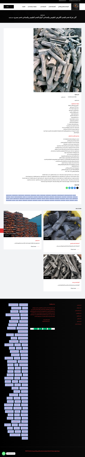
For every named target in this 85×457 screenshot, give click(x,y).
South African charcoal (22, 328)
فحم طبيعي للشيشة (8, 405)
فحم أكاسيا (25, 371)
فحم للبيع (10, 415)
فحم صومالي (7, 198)
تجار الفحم (19, 348)
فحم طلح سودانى (17, 408)
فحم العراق (15, 381)
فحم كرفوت (67, 200)
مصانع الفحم (24, 435)
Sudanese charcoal (23, 331)
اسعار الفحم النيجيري (9, 345)
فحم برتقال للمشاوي (75, 198)
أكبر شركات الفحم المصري (74, 243)
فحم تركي (70, 198)
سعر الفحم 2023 (24, 351)
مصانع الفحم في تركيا (9, 200)
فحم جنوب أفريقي (9, 385)
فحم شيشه (18, 401)
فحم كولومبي (78, 313)
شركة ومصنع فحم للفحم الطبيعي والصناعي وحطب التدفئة (38, 451)
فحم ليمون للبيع (30, 200)
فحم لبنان (17, 415)
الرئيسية (23, 6)
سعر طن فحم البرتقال (33, 195)
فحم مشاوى (10, 418)
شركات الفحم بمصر (64, 197)
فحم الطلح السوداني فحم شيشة (18, 197)
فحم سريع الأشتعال (23, 395)
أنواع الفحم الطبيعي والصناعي (63, 6)
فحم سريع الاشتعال (13, 395)
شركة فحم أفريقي (51, 197)
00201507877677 (62, 1)
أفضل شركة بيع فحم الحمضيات (68, 195)
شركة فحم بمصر (35, 197)
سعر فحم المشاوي (15, 355)
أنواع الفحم (25, 345)
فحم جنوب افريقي (24, 388)
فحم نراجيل (25, 431)
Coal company (14, 311)
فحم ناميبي (17, 428)
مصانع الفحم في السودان (15, 435)
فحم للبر (43, 200)
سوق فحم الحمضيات (69, 197)
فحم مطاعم (7, 425)
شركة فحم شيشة (9, 358)
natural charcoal (23, 321)
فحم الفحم (8, 381)
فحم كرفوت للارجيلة (57, 200)
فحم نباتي (17, 200)
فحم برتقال (12, 197)
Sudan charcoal (11, 328)
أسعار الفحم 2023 (24, 341)
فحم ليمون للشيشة (25, 200)
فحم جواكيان (15, 388)
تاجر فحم (25, 348)
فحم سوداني (17, 398)
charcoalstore (72, 97)
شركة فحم (17, 358)
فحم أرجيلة (18, 368)
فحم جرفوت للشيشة (51, 198)
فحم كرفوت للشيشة (46, 200)
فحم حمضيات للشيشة (22, 198)
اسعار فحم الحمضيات (54, 195)
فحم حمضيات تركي (39, 198)
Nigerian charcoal (13, 321)
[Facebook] (20, 1)
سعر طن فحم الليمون (8, 195)
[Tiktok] (10, 1)
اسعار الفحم (18, 345)
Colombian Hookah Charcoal (12, 315)
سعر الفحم (38, 195)
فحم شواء (11, 198)
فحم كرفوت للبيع (52, 200)
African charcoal (23, 305)
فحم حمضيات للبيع (27, 198)
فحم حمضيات (43, 198)
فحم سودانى (24, 398)
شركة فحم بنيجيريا (30, 197)
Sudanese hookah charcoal (21, 335)
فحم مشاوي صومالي (23, 425)
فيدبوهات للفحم (78, 324)
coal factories (24, 315)
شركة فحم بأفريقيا (46, 197)
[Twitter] (18, 1)
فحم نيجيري (13, 200)
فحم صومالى (10, 401)
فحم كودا (17, 411)
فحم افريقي (79, 305)
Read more (73, 249)
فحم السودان (10, 375)
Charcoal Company (16, 308)
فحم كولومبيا (24, 415)
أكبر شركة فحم (43, 6)
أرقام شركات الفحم (52, 6)
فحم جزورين (47, 198)
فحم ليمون (39, 200)
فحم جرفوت (67, 198)
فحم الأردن (10, 371)
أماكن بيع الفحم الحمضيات (60, 195)
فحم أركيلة (11, 368)
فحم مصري (63, 97)
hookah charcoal (15, 318)
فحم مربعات (17, 418)
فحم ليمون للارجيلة (35, 200)
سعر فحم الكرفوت (75, 197)
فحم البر (25, 375)
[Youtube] (12, 1)
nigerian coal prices (23, 325)
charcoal (25, 308)
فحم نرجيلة (18, 431)
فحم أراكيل (25, 368)
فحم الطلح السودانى (9, 378)
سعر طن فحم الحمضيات (21, 195)
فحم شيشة (25, 401)
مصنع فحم (25, 438)
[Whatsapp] (4, 453)
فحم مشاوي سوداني (15, 421)
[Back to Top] (82, 454)
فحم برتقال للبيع (8, 197)
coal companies (23, 311)
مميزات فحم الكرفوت (75, 104)
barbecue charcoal (13, 305)
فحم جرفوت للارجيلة (62, 198)
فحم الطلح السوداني (23, 381)
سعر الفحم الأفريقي (14, 351)
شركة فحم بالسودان (40, 197)
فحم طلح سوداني (72, 200)
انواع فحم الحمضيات (42, 195)
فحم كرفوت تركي (63, 200)
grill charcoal (24, 318)
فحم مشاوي (20, 200)
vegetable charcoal (23, 338)
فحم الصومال (24, 378)
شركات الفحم (24, 358)
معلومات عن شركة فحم (32, 6)
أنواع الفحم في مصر (75, 282)
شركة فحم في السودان (23, 361)
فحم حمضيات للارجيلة (33, 198)
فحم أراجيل (24, 197)
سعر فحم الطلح (24, 355)
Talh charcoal (10, 335)
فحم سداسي (17, 391)
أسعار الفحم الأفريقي (13, 341)
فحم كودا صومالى (9, 411)
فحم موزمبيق (24, 428)
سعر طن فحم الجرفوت (27, 195)
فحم (26, 197)
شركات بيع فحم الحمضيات (58, 197)
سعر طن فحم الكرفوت (15, 195)
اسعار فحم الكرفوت (48, 195)
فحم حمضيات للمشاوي (16, 198)
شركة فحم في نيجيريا (12, 361)
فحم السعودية (18, 375)
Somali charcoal (12, 325)
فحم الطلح (17, 378)
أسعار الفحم (74, 195)
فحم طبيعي (76, 200)
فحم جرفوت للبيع (57, 198)
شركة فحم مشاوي (23, 365)
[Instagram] (15, 1)
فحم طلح (25, 408)
